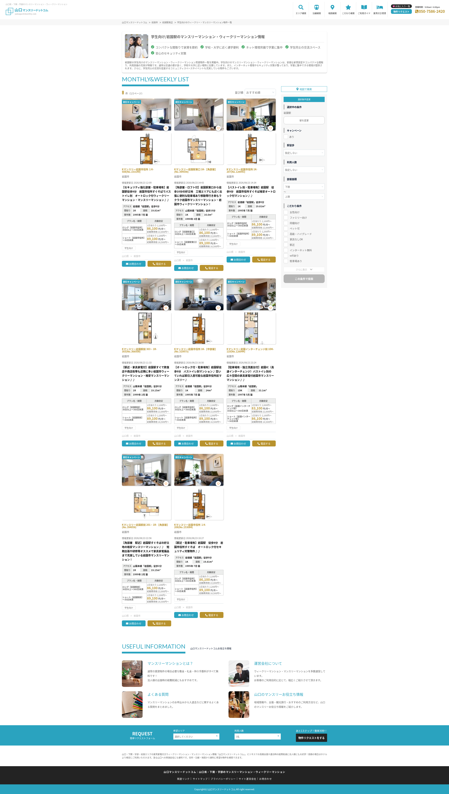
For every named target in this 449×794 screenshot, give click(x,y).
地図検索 (332, 13)
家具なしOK (296, 239)
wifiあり (294, 255)
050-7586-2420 (432, 11)
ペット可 (295, 228)
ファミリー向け (298, 217)
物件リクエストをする (311, 738)
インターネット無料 (301, 250)
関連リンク (183, 779)
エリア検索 (301, 13)
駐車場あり (296, 261)
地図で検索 (306, 89)
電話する (161, 263)
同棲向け (295, 223)
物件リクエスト (401, 11)
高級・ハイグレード (301, 234)
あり (291, 136)
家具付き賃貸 (379, 13)
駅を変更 (304, 120)
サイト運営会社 (247, 779)
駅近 (292, 244)
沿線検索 (317, 13)
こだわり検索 (348, 13)
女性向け (295, 212)
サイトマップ (200, 779)
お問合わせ (135, 263)
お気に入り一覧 (402, 6)
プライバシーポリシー (223, 779)
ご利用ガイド (364, 13)
